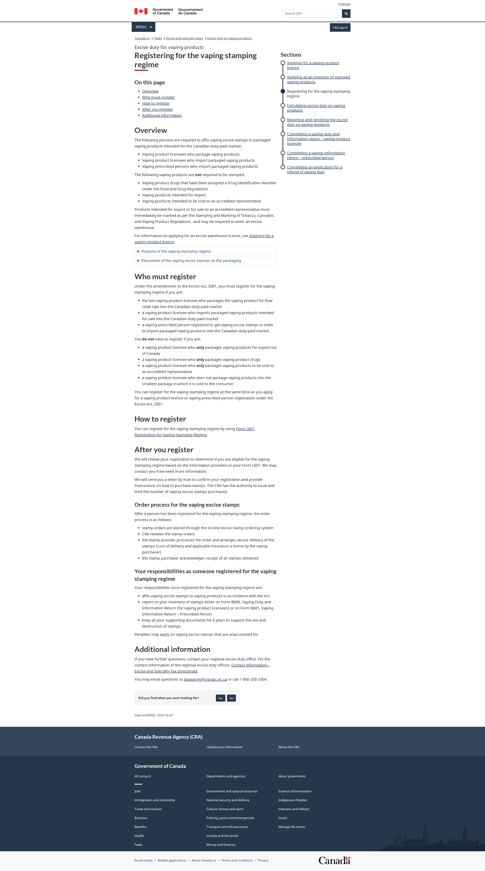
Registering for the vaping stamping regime (318, 93)
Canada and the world (222, 836)
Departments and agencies (226, 776)
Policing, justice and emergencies (230, 818)
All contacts (143, 776)
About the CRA (288, 747)
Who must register (158, 97)
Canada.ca (142, 38)
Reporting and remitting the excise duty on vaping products (317, 122)
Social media (144, 860)
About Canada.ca (204, 860)
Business (141, 818)
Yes (220, 698)
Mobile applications (172, 860)
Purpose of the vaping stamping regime (176, 251)
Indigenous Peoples (292, 800)
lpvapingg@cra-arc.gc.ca (205, 679)
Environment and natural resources (232, 791)
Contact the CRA (146, 747)
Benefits (140, 827)
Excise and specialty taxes (184, 38)
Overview (150, 91)
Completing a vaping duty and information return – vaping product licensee (318, 139)
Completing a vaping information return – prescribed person (316, 155)
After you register (157, 109)
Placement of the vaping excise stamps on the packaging (191, 260)
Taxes (158, 38)
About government (292, 776)
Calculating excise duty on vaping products (316, 108)
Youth (282, 818)
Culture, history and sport (225, 809)
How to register (155, 103)
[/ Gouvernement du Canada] (169, 12)
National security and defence (228, 800)
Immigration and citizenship (155, 800)
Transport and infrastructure (227, 827)
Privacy (263, 860)
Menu (142, 26)
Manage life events (292, 827)
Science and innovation (295, 791)
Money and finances (221, 845)
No (231, 698)
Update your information (224, 747)
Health (139, 836)
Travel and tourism (148, 809)
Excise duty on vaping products (229, 38)
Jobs (138, 791)
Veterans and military (293, 809)
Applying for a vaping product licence (313, 65)
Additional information (162, 115)
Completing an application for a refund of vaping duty (314, 169)
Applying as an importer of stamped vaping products (318, 79)
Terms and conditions (237, 860)
